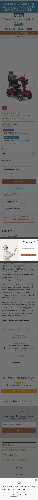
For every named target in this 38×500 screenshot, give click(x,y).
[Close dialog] (36, 240)
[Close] (36, 480)
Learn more (21, 489)
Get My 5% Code (28, 255)
